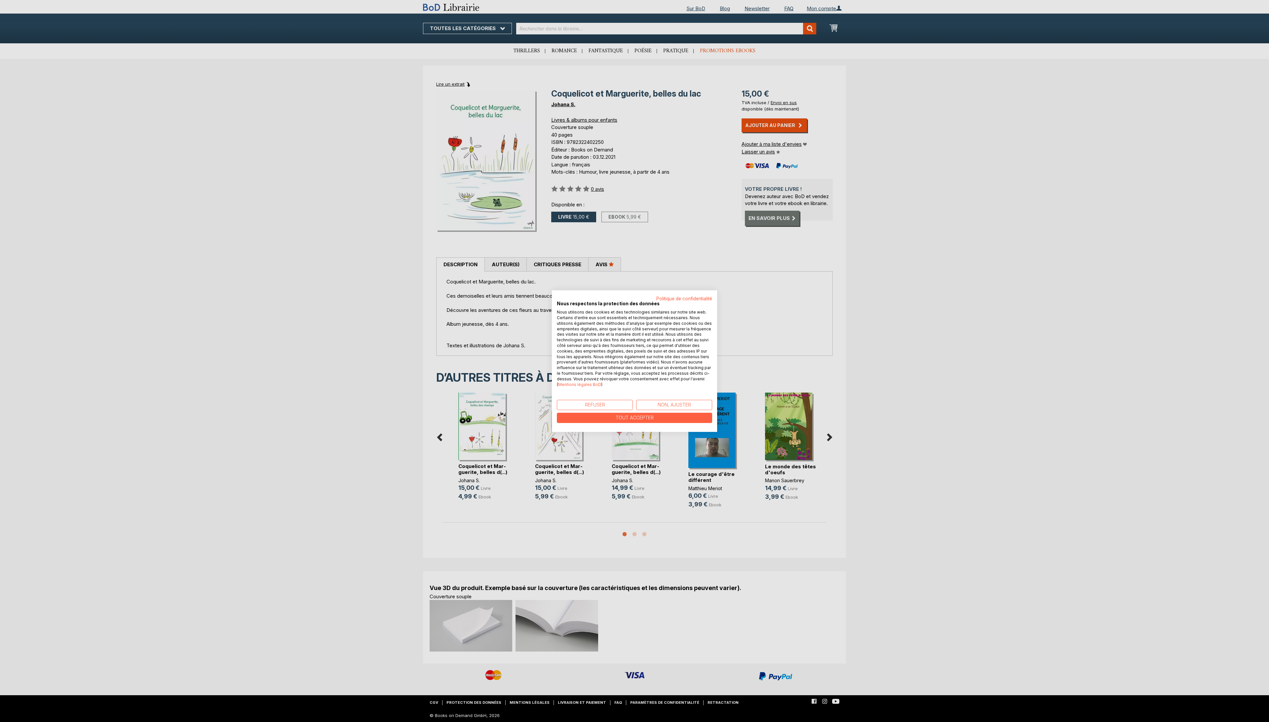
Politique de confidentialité (684, 298)
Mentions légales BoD (579, 384)
